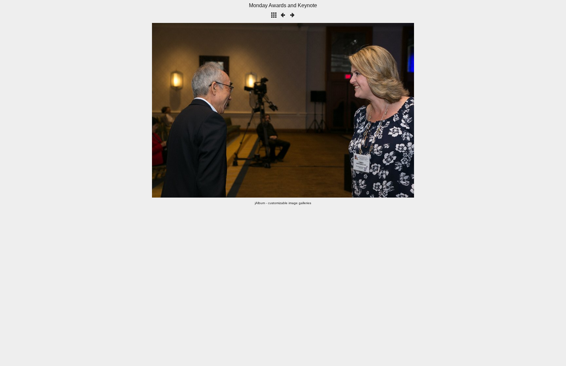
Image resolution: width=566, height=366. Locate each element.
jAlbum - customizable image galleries (283, 203)
